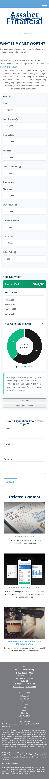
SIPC (8, 769)
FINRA (4, 769)
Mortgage (7, 189)
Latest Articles (24, 715)
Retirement (24, 696)
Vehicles (7, 150)
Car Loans (8, 236)
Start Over (24, 400)
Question (8, 459)
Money (24, 710)
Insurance (25, 704)
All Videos (24, 718)
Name (8, 428)
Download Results (24, 405)
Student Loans (10, 204)
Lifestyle (24, 713)
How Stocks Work (24, 536)
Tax (24, 707)
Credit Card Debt (11, 220)
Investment (24, 699)
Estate (24, 701)
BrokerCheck (6, 726)
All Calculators (24, 721)
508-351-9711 (26, 33)
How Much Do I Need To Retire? (25, 587)
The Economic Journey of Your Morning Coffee (24, 642)
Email (8, 443)
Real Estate (8, 135)
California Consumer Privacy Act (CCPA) (20, 755)
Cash (5, 103)
